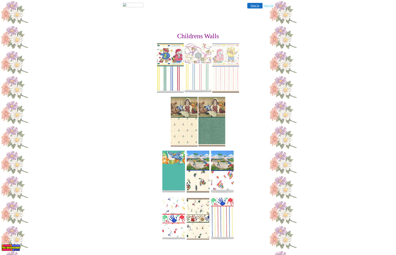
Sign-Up (268, 5)
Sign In (255, 5)
